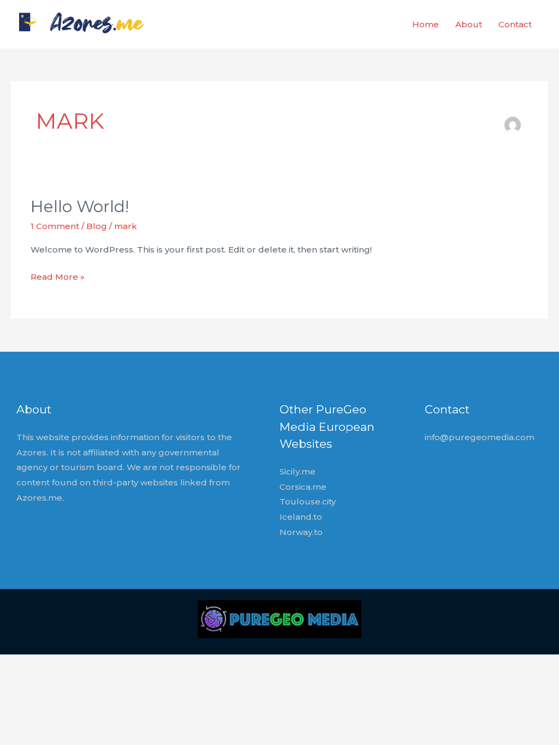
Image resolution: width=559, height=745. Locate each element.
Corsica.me (303, 487)
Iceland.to (301, 517)
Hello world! (80, 206)
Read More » (58, 278)
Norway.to (301, 532)
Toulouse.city (308, 501)
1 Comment (55, 226)
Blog (96, 226)
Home (425, 24)
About (468, 24)
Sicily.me (298, 471)
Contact (515, 24)
